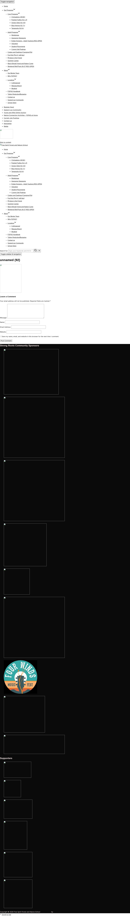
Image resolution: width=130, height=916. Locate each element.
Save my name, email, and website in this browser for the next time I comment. (30, 336)
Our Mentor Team (13, 73)
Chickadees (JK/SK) (18, 17)
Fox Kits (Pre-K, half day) (16, 55)
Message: (3, 318)
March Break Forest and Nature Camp (20, 63)
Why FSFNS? (12, 76)
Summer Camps (13, 61)
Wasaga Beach (16, 86)
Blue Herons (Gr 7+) (18, 25)
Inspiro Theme (46, 912)
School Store (12, 103)
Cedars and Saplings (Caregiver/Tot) (20, 52)
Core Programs (13, 14)
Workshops (15, 35)
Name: (2, 322)
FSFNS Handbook (14, 91)
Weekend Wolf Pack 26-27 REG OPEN (21, 66)
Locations (11, 80)
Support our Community (16, 100)
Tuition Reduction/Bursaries (17, 94)
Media (6, 126)
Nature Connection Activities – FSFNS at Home (21, 115)
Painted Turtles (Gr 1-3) (19, 20)
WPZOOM (57, 912)
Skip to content (5, 142)
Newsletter (8, 124)
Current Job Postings (18, 49)
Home (6, 6)
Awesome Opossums (18, 38)
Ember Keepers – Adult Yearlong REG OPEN (26, 41)
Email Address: (5, 327)
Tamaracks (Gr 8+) (17, 28)
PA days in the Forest (15, 58)
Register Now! (9, 107)
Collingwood (15, 83)
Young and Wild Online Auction (15, 113)
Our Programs (8, 10)
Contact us (11, 97)
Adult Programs (13, 32)
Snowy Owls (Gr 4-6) (18, 23)
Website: (3, 332)
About (6, 70)
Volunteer (14, 43)
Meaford (14, 88)
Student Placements (18, 46)
